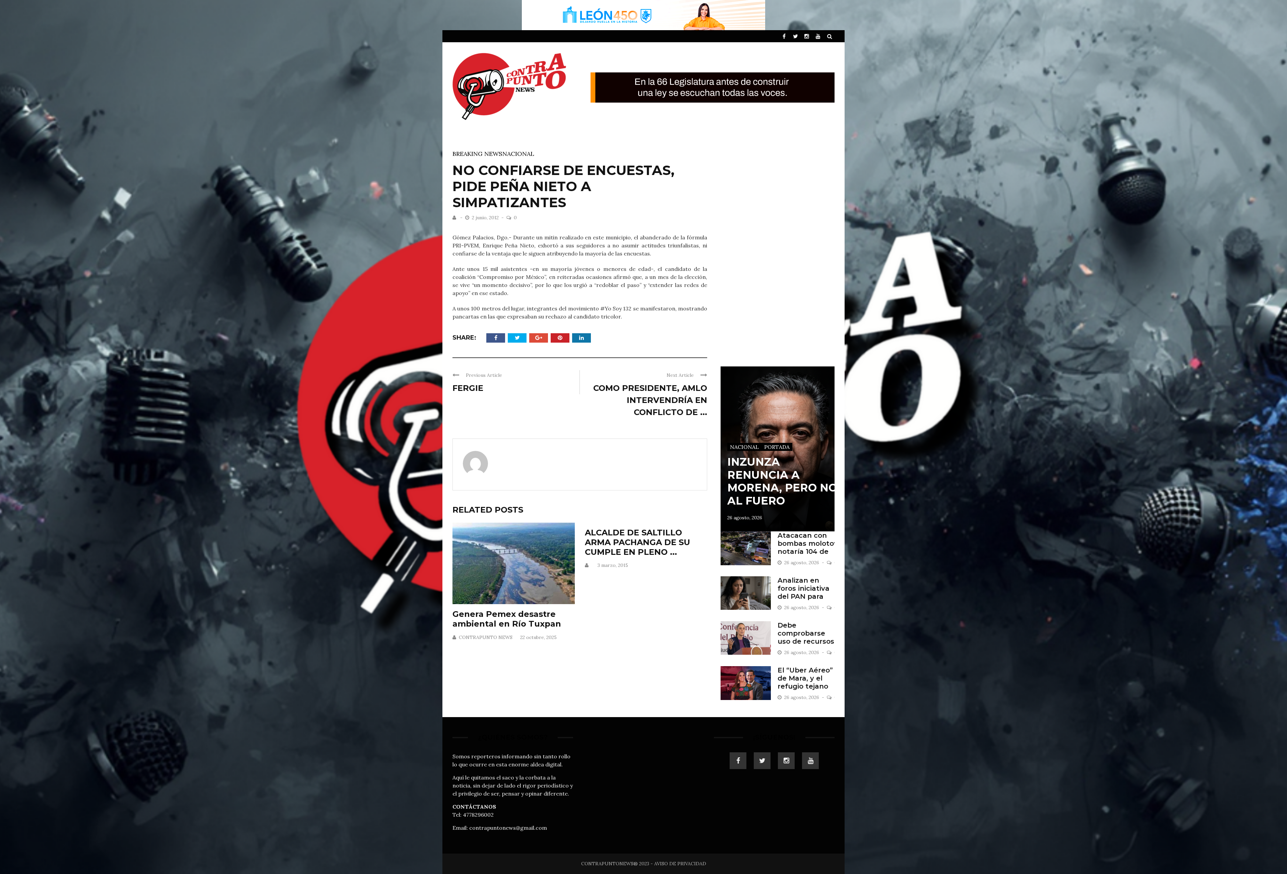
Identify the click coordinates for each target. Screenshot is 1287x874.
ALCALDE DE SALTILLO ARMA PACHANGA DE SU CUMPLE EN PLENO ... (637, 542)
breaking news (477, 154)
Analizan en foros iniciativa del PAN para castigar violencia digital (805, 596)
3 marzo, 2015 (613, 565)
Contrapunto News (485, 637)
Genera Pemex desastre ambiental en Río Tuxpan (506, 619)
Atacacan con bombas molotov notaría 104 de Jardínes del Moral (808, 551)
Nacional (518, 154)
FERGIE (467, 388)
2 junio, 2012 (486, 218)
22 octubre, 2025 (538, 637)
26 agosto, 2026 (744, 518)
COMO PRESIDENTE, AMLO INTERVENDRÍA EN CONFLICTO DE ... (650, 400)
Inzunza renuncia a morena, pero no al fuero (782, 481)
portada (777, 447)
